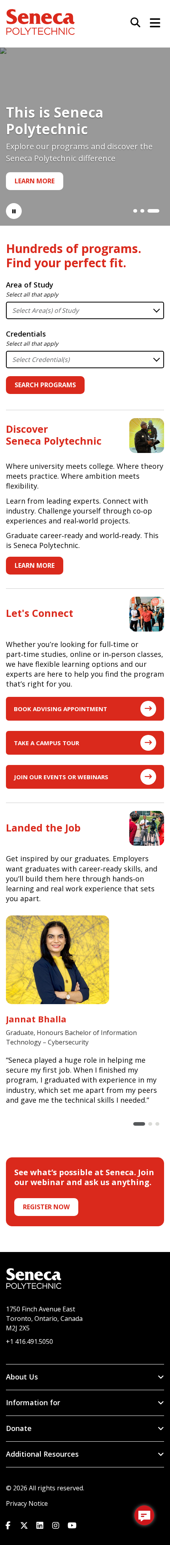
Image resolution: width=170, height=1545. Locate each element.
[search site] (132, 23)
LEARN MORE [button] (35, 565)
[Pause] (14, 211)
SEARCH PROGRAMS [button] (45, 385)
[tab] (135, 211)
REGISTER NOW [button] (46, 1207)
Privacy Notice (27, 1503)
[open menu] (152, 22)
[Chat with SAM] (144, 1515)
